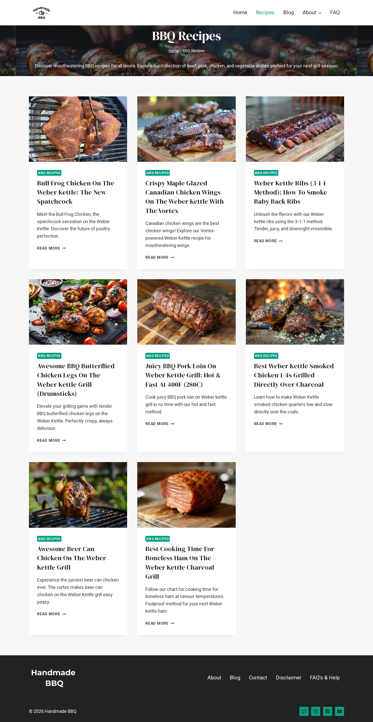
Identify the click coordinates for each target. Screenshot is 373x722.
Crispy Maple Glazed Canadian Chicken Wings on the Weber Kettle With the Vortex (184, 197)
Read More (51, 248)
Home (240, 12)
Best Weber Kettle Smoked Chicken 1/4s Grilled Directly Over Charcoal (294, 375)
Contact (258, 678)
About (214, 678)
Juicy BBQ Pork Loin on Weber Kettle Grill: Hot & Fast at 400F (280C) (183, 375)
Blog (288, 12)
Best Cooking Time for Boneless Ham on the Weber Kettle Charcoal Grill (179, 562)
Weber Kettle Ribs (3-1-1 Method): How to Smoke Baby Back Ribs (290, 192)
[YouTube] (339, 711)
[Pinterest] (327, 711)
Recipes (265, 12)
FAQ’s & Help (325, 678)
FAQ (335, 12)
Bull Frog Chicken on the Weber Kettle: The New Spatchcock (75, 192)
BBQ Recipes (49, 173)
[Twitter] (304, 711)
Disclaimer (288, 678)
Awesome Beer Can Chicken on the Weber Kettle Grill (71, 558)
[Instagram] (315, 711)
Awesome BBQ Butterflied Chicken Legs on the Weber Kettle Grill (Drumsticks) (76, 379)
